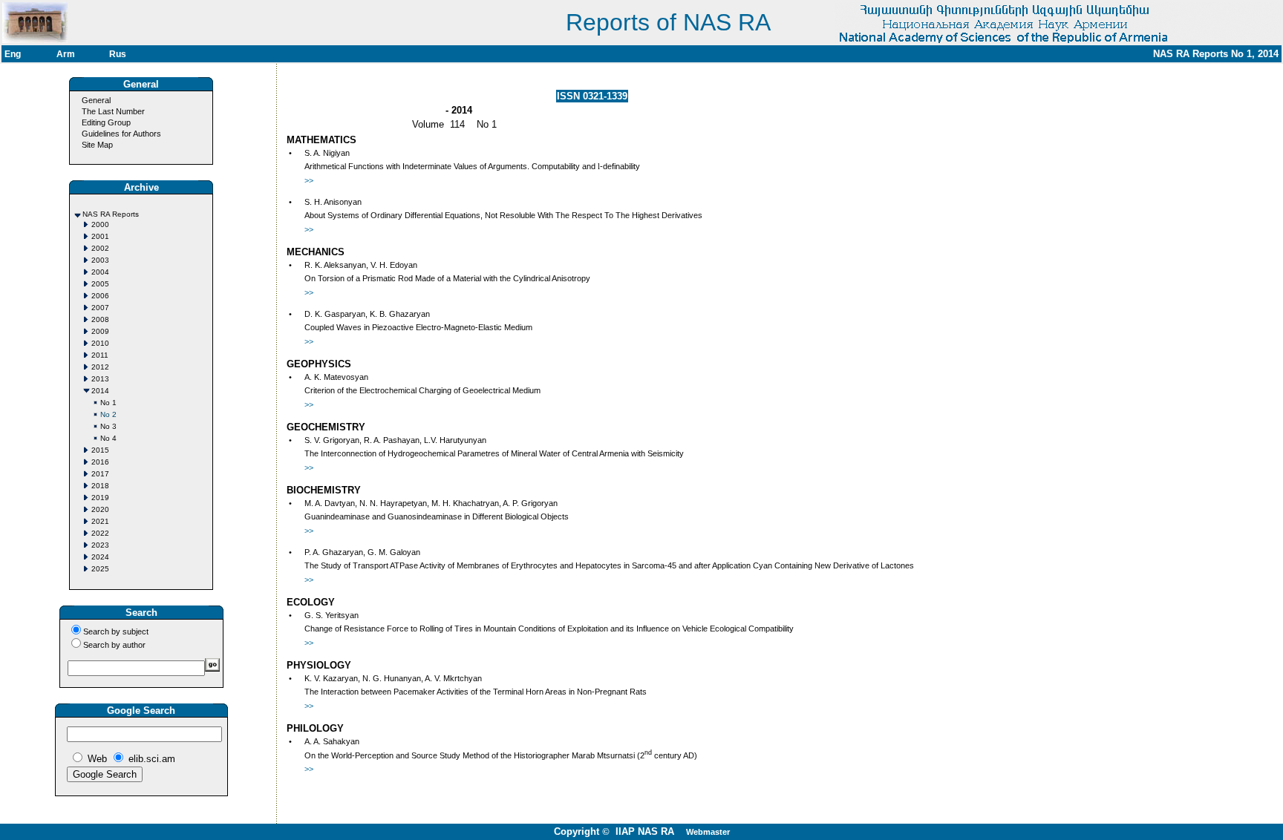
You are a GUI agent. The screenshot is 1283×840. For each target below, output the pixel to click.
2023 (100, 545)
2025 (100, 569)
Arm (65, 54)
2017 (100, 474)
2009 (100, 331)
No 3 (108, 426)
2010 (100, 343)
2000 (100, 224)
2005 (100, 284)
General (96, 100)
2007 (100, 307)
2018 (100, 486)
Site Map (97, 144)
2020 (100, 509)
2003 (100, 260)
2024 (100, 557)
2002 (100, 248)
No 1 (108, 402)
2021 (100, 521)
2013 (100, 379)
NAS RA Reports (110, 214)
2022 (100, 533)
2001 (100, 236)
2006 (100, 296)
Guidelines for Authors (121, 133)
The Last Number (113, 111)
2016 (100, 462)
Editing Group (106, 122)
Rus (117, 54)
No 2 (108, 414)
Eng (12, 54)
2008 (100, 319)
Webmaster (708, 831)
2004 (100, 272)
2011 (99, 355)
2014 (100, 391)
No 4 (108, 438)
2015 (100, 450)
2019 (100, 497)
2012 (100, 367)
